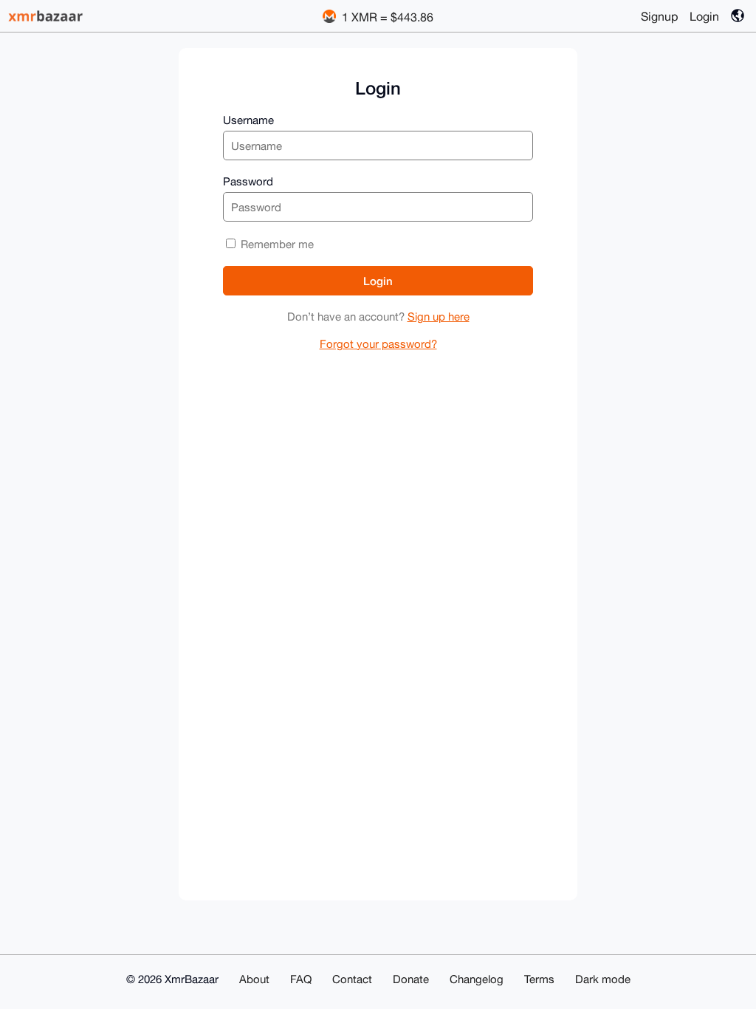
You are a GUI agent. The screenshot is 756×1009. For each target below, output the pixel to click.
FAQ (301, 979)
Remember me (276, 244)
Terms (539, 979)
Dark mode (602, 979)
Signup (659, 16)
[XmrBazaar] (47, 16)
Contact (352, 979)
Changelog (477, 979)
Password (248, 181)
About (254, 979)
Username (248, 120)
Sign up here (439, 316)
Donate (411, 979)
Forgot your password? (378, 344)
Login (704, 16)
